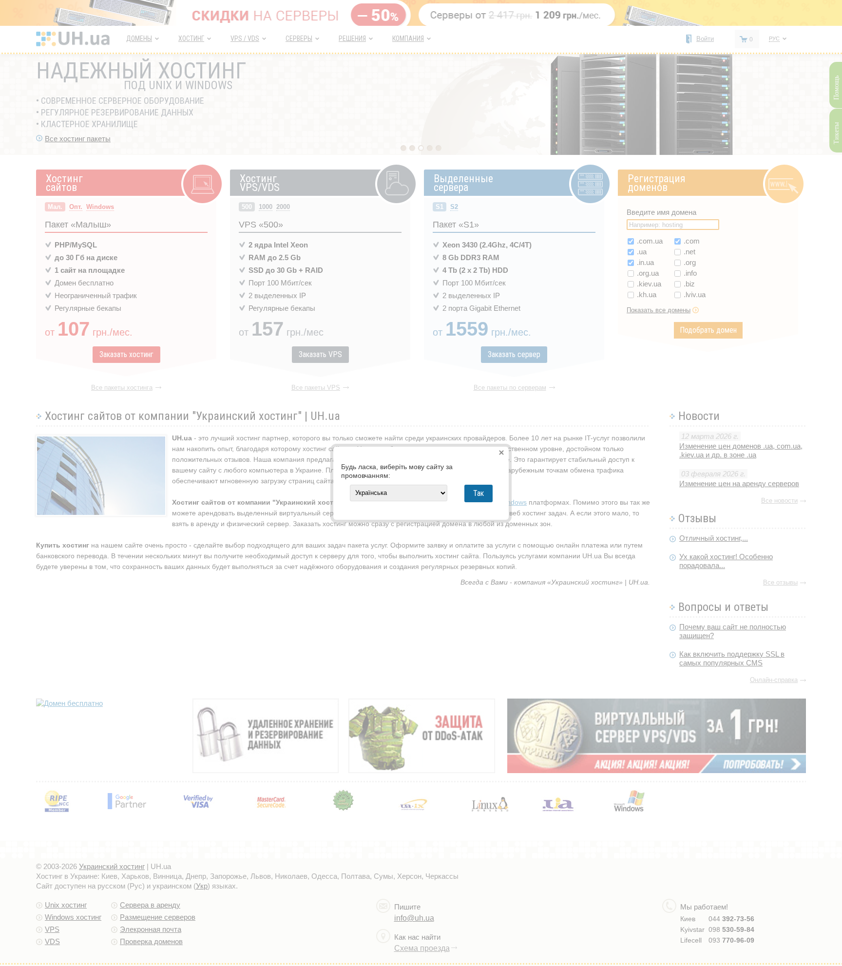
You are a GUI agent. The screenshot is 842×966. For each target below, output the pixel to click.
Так (478, 493)
